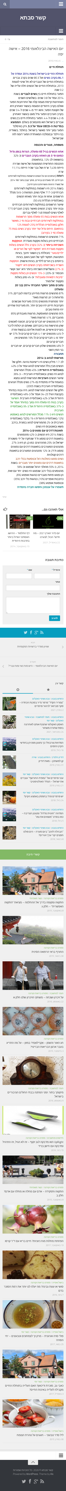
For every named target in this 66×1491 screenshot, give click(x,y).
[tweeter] (26, 633)
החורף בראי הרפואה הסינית (47, 951)
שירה (34, 757)
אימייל (56, 570)
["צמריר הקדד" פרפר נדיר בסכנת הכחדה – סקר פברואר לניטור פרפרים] (9, 703)
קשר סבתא (33, 17)
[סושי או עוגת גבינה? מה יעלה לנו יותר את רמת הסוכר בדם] (33, 1265)
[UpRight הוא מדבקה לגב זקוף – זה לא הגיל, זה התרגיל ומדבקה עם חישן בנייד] (33, 1120)
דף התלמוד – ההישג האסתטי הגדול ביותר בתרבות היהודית (18, 537)
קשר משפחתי (35, 898)
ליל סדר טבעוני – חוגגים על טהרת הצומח (40, 1435)
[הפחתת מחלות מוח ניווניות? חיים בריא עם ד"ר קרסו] (33, 1219)
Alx (51, 1474)
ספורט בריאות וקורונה (53, 898)
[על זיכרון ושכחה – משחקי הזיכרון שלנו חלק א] (33, 975)
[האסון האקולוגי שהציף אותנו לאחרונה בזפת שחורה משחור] (9, 722)
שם (29, 570)
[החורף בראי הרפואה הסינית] (33, 930)
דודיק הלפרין (57, 757)
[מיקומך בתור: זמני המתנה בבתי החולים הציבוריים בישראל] (33, 1070)
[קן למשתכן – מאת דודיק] (9, 762)
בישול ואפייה (57, 1282)
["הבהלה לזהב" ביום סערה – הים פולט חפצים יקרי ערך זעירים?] (9, 833)
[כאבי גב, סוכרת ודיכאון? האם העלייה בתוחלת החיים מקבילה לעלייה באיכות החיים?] (33, 1364)
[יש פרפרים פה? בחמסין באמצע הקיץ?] (9, 797)
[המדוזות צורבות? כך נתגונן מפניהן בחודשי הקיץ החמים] (9, 744)
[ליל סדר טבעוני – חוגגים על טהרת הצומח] (33, 1413)
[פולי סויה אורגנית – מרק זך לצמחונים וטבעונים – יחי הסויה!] (33, 1314)
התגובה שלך (53, 593)
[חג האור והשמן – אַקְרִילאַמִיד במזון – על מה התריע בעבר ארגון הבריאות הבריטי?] (33, 1021)
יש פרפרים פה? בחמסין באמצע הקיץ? (43, 796)
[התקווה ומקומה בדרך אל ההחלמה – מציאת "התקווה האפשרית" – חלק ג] (33, 880)
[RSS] (42, 633)
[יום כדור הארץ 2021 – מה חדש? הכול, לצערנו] (48, 522)
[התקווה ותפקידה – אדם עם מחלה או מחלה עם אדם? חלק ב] (33, 1170)
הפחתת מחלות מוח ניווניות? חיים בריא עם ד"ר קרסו (34, 1241)
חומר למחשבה (55, 39)
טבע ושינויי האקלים (41, 698)
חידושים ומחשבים (55, 1138)
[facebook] (31, 633)
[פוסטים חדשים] (18, 690)
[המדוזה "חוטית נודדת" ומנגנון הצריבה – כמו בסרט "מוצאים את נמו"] (9, 814)
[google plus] (36, 633)
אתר (57, 581)
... (62, 61)
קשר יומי (50, 720)
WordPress (32, 1474)
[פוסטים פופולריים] (48, 690)
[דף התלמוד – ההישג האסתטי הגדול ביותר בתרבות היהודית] (18, 522)
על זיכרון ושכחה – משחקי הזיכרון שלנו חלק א (38, 997)
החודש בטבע (57, 698)
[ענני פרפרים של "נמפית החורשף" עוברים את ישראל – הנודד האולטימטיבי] (9, 779)
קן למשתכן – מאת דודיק (51, 761)
